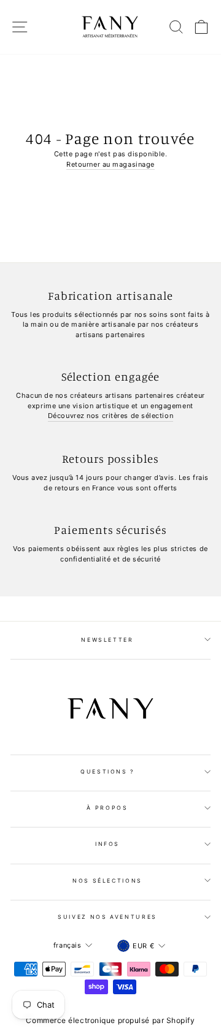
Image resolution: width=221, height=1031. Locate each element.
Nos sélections (107, 880)
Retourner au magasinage (110, 164)
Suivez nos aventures (107, 916)
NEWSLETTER (107, 639)
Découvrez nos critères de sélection (110, 415)
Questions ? (107, 771)
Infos (107, 843)
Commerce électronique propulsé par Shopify (110, 1020)
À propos (107, 807)
